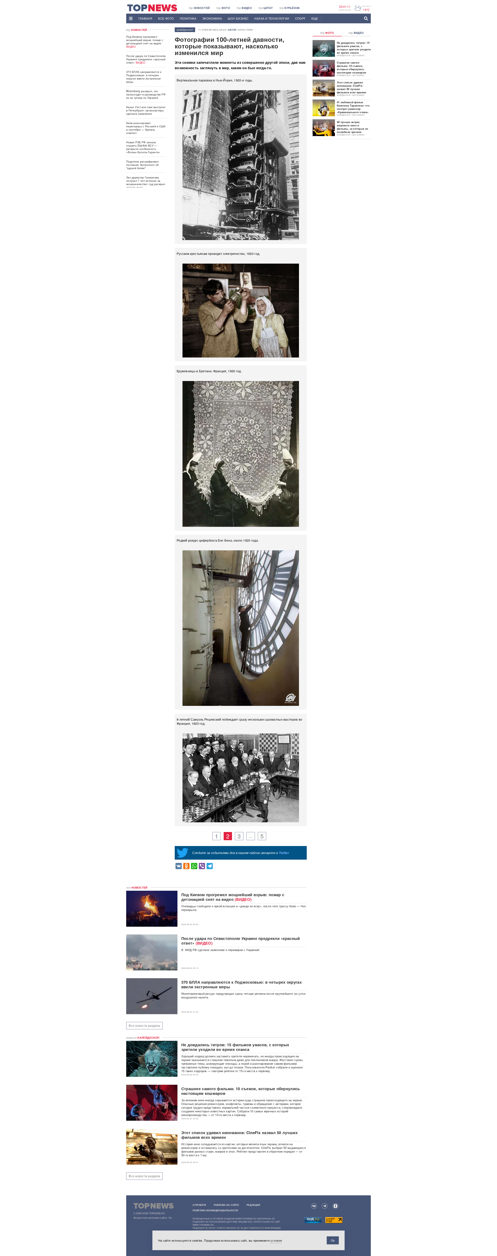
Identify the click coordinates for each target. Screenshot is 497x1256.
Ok (333, 1240)
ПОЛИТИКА (188, 18)
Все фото (166, 18)
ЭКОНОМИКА (212, 18)
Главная (145, 18)
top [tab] (327, 33)
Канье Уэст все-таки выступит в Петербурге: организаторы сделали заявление (145, 110)
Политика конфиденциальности (215, 1210)
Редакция (253, 1205)
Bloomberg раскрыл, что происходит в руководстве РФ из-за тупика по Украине (146, 94)
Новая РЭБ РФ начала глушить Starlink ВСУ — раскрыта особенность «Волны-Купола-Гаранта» (143, 147)
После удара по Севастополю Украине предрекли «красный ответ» (146, 59)
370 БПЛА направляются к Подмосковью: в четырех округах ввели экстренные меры (143, 77)
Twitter (284, 852)
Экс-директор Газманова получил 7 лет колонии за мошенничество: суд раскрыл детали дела (145, 182)
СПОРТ (300, 18)
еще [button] (314, 18)
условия (276, 1240)
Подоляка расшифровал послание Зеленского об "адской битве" (142, 164)
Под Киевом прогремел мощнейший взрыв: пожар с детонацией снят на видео (144, 41)
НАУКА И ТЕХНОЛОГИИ (271, 18)
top (199, 8)
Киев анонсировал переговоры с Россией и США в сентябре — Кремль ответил (146, 128)
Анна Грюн (245, 29)
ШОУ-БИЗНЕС (238, 18)
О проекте (199, 1205)
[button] (131, 18)
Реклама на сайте (226, 1205)
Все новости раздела (144, 1025)
